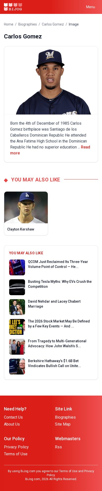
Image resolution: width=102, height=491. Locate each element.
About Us (12, 424)
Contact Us (13, 417)
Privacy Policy (16, 447)
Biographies (27, 24)
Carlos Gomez (53, 24)
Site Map (63, 424)
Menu (90, 7)
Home (8, 24)
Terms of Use (15, 454)
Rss (58, 447)
